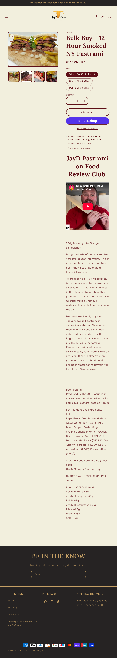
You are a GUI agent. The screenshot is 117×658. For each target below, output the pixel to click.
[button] (6, 16)
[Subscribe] (82, 574)
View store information (80, 148)
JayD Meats (20, 651)
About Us (12, 607)
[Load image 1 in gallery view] (14, 76)
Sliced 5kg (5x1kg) (79, 81)
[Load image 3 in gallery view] (39, 76)
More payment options (87, 128)
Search (11, 600)
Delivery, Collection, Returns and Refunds (22, 623)
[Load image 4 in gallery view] (51, 76)
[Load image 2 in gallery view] (26, 76)
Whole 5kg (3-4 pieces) (82, 74)
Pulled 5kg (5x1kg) (79, 88)
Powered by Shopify (35, 651)
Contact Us (13, 614)
